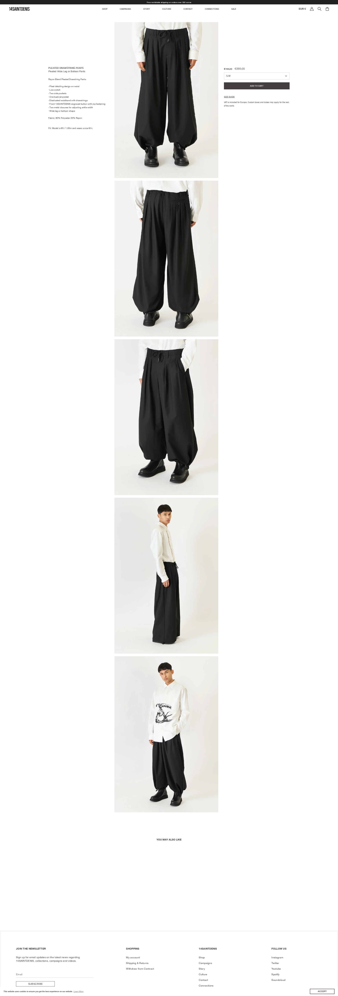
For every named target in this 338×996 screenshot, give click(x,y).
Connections (206, 985)
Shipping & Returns (137, 963)
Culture (203, 974)
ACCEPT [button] (322, 991)
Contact (203, 980)
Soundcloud (278, 980)
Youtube (276, 968)
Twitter (275, 963)
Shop (202, 957)
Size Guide (229, 97)
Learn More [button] (78, 991)
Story (202, 968)
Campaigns (205, 963)
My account (133, 957)
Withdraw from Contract (140, 968)
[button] (105, 8)
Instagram (277, 957)
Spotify (275, 974)
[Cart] (327, 9)
